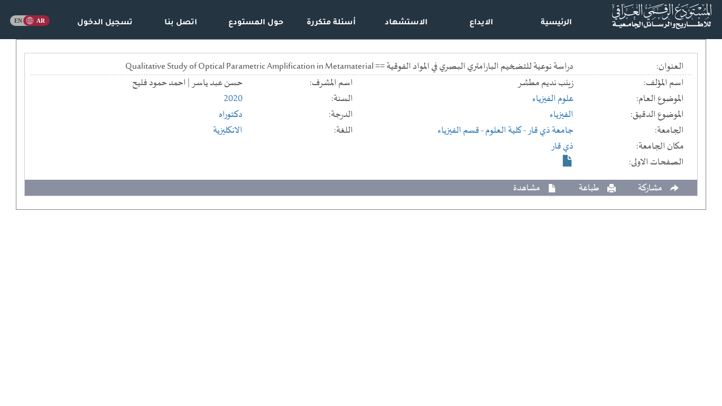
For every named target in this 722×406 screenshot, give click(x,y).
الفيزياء (561, 115)
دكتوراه (231, 115)
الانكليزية (228, 131)
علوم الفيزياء (552, 99)
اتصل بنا (180, 23)
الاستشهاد (406, 23)
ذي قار (562, 146)
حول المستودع (255, 23)
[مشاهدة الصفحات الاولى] (567, 161)
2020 (233, 99)
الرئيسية (556, 23)
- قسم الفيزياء (461, 131)
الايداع (481, 23)
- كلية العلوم (506, 131)
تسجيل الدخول (105, 23)
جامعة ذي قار (550, 131)
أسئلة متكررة (331, 23)
